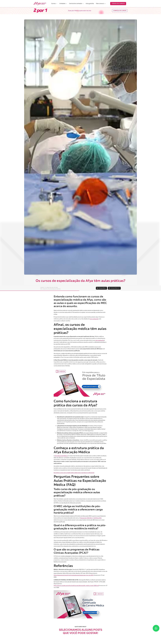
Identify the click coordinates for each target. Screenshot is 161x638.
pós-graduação (94, 319)
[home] (40, 3)
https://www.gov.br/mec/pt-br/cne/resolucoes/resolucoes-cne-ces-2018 (73, 575)
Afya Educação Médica (61, 456)
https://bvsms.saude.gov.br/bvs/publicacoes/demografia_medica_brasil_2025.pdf (76, 585)
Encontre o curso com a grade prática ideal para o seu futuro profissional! (74, 472)
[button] (54, 3)
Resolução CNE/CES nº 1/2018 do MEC (91, 518)
